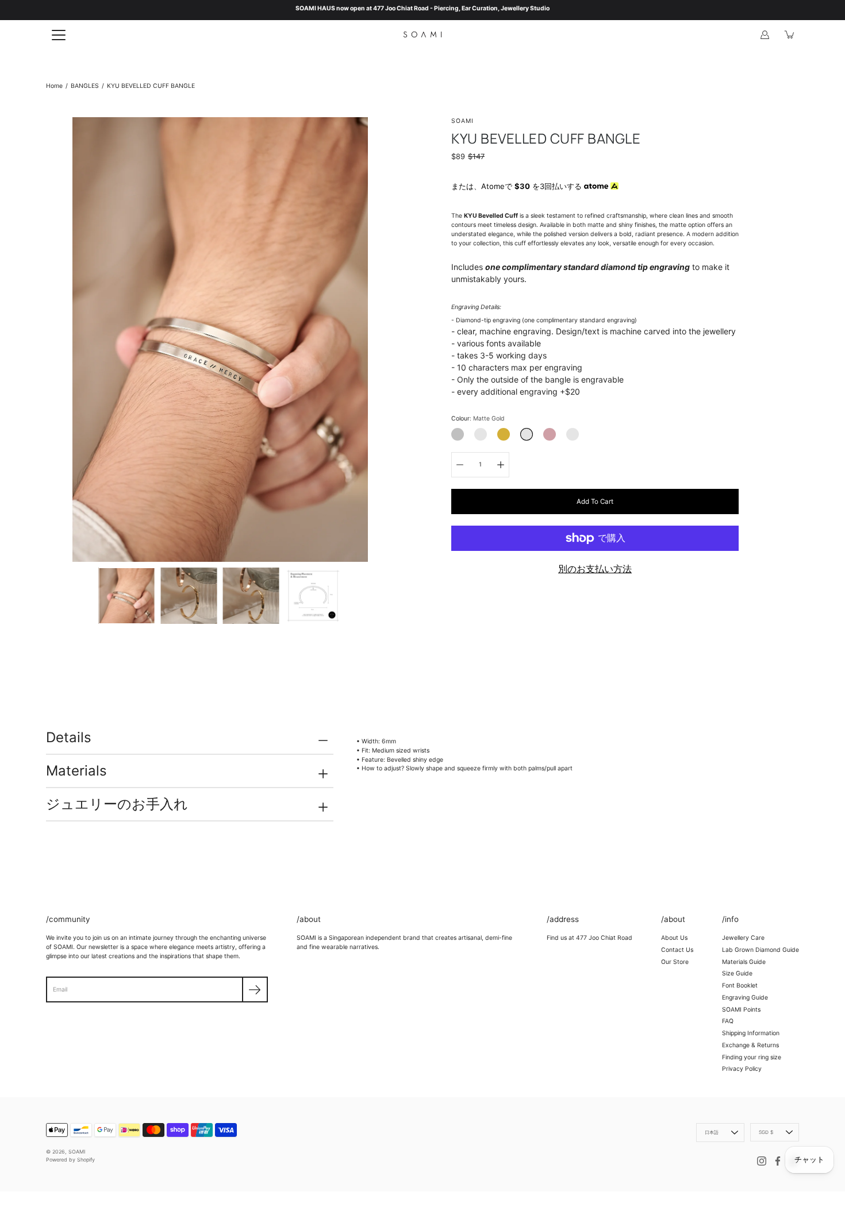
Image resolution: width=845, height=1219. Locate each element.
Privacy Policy (742, 1069)
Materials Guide (744, 962)
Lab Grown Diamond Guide (760, 950)
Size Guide (737, 973)
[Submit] (255, 989)
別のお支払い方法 (595, 568)
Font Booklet (740, 985)
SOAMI (76, 1151)
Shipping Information (750, 1033)
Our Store (675, 962)
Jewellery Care (743, 938)
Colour (478, 418)
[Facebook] (778, 1161)
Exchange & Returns (750, 1045)
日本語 (712, 1132)
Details (68, 737)
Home (54, 86)
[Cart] (790, 34)
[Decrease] (459, 464)
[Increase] (500, 464)
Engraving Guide (745, 997)
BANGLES (85, 86)
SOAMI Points (741, 1009)
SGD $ (766, 1132)
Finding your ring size (751, 1057)
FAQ (727, 1021)
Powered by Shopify (70, 1159)
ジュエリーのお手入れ (117, 804)
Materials (76, 770)
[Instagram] (761, 1161)
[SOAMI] (422, 34)
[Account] (764, 34)
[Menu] (58, 35)
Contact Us (677, 950)
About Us (674, 938)
